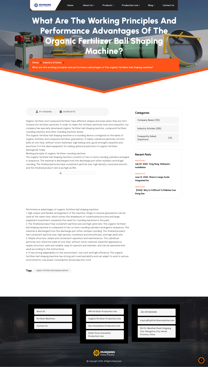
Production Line (130, 5)
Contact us (168, 5)
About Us (88, 5)
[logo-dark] (42, 5)
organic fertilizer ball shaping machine (83, 128)
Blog (150, 5)
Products (107, 5)
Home (70, 5)
